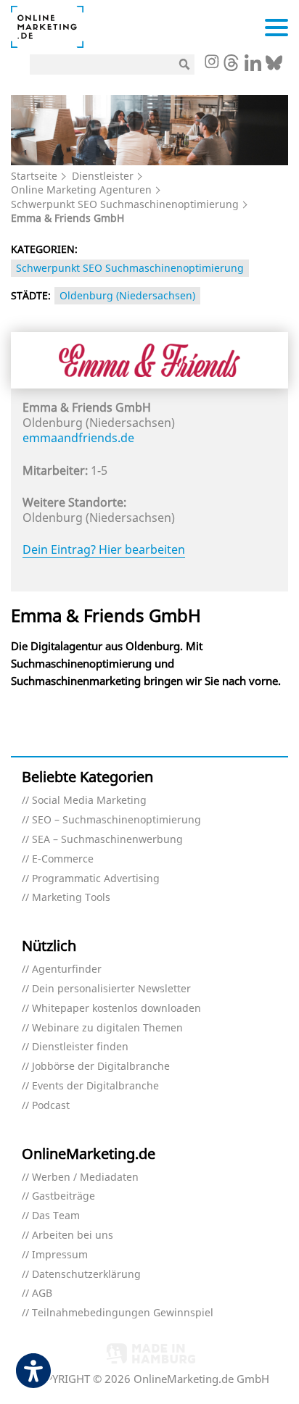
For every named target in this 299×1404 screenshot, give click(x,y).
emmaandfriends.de (78, 438)
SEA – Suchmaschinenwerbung (107, 840)
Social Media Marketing (89, 800)
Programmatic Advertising (96, 879)
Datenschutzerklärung (86, 1274)
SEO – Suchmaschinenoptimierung (116, 820)
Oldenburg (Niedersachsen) (127, 295)
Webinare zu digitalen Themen (107, 1028)
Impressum (60, 1255)
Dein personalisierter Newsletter (111, 989)
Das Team (56, 1216)
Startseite (34, 176)
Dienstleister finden (80, 1047)
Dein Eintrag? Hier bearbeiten (103, 549)
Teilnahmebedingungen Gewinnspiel (122, 1313)
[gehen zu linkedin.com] (253, 67)
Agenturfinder (67, 969)
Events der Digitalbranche (95, 1086)
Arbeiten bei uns (72, 1235)
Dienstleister (103, 176)
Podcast (51, 1106)
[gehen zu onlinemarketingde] (211, 63)
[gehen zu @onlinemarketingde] (231, 67)
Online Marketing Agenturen (81, 189)
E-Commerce (63, 859)
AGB (42, 1293)
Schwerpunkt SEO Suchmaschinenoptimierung (125, 204)
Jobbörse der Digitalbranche (101, 1066)
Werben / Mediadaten (85, 1177)
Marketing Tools (71, 898)
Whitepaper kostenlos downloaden (116, 1008)
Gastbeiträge (63, 1196)
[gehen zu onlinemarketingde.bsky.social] (274, 67)
